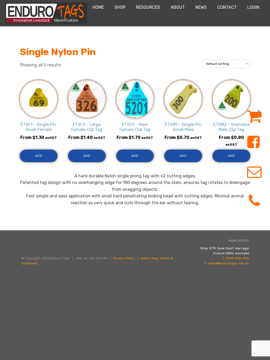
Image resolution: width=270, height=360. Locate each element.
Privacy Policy (124, 258)
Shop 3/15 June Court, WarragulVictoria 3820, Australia (224, 250)
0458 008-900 (237, 258)
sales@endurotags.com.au (228, 263)
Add (38, 156)
